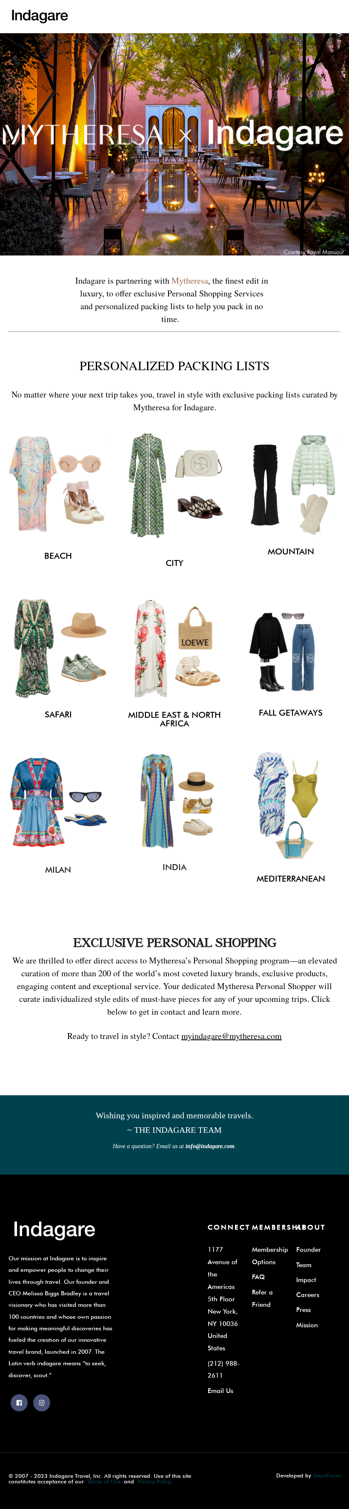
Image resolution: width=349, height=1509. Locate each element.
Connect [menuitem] (229, 1227)
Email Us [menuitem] (220, 1391)
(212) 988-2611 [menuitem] (224, 1369)
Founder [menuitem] (308, 1249)
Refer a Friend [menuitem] (262, 1298)
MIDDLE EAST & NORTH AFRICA (174, 719)
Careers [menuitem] (307, 1295)
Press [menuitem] (303, 1310)
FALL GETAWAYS (291, 713)
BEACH (58, 556)
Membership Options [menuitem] (270, 1255)
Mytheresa (190, 280)
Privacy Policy (153, 1481)
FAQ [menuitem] (258, 1277)
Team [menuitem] (304, 1265)
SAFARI (58, 714)
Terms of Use (103, 1481)
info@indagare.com (210, 1146)
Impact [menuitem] (306, 1280)
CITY (174, 563)
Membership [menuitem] (279, 1227)
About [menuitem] (311, 1227)
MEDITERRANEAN (291, 878)
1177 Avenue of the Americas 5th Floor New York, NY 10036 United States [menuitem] (223, 1298)
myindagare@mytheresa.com (231, 1036)
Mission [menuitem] (307, 1325)
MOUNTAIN (291, 551)
